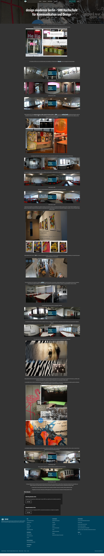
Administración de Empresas (55, 520)
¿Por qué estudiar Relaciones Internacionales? (83, 527)
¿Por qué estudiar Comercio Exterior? (82, 524)
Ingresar (78, 1)
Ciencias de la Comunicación (55, 527)
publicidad (42, 282)
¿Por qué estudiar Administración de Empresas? (84, 520)
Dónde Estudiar (50, 1)
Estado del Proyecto (3, 550)
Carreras (40, 1)
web (55, 17)
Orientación (55, 1)
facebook (48, 17)
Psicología (53, 522)
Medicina (53, 526)
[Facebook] (78, 534)
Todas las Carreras (29, 522)
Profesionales (28, 546)
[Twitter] (80, 534)
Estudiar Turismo (80, 522)
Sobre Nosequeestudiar (30, 529)
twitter (52, 17)
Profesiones (44, 1)
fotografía (66, 114)
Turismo (53, 529)
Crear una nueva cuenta (30, 535)
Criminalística (54, 524)
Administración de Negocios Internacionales (57, 535)
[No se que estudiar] (25, 1)
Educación (59, 61)
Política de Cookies (21, 550)
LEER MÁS (28, 501)
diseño (56, 114)
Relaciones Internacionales (55, 531)
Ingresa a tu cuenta (29, 534)
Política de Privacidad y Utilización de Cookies (12, 550)
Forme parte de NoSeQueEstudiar (31, 542)
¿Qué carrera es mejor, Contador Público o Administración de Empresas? (87, 529)
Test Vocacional (72, 1)
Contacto (28, 537)
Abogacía (53, 533)
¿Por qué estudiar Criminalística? (82, 526)
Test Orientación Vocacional (30, 520)
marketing (63, 114)
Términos (25, 550)
